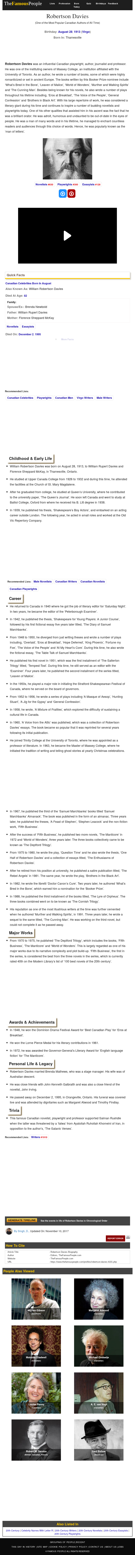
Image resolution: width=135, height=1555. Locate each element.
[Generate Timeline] (22, 1221)
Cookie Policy (59, 1546)
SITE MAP (43, 1546)
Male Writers (104, 398)
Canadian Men (64, 398)
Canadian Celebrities (20, 398)
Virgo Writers (85, 398)
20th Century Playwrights (67, 1533)
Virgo (86, 32)
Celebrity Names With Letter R (37, 1530)
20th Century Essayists (116, 1530)
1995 (38, 334)
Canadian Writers (66, 581)
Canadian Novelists (93, 581)
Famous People (56, 1551)
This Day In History (24, 1546)
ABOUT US (111, 1546)
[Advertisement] (65, 49)
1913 (77, 32)
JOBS (120, 1546)
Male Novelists (43, 581)
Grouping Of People (62, 1542)
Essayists (88, 184)
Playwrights (64, 184)
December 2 (26, 334)
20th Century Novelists (90, 1530)
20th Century (12, 1530)
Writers (35, 1137)
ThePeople (23, 3)
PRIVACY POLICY (78, 1546)
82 (25, 296)
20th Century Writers (66, 1530)
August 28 (65, 32)
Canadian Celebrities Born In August (28, 283)
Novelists (41, 184)
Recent (80, 1542)
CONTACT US (96, 1546)
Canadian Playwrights (23, 589)
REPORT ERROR (115, 1238)
